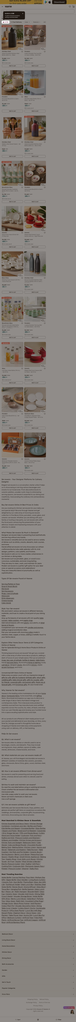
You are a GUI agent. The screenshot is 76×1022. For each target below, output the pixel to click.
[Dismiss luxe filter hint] (38, 511)
